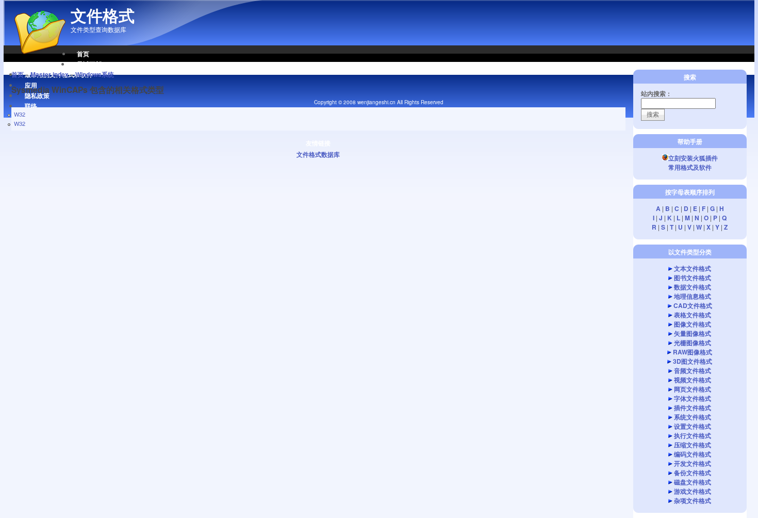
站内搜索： (656, 93)
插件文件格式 (692, 407)
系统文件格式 (692, 417)
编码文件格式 (692, 454)
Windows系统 (94, 74)
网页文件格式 (692, 389)
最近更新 (89, 64)
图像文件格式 (692, 324)
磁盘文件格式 (692, 482)
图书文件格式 (692, 277)
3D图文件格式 (692, 361)
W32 (19, 114)
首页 (83, 53)
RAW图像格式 (692, 352)
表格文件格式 (692, 314)
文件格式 (103, 15)
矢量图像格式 (692, 333)
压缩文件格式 (692, 444)
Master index (49, 74)
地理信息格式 (692, 296)
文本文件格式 (692, 268)
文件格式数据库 (318, 154)
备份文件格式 (692, 472)
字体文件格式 (692, 398)
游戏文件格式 (692, 491)
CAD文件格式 (692, 305)
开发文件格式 (692, 463)
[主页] (34, 59)
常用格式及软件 (690, 167)
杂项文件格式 (692, 500)
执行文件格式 (692, 435)
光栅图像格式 (692, 342)
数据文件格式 (692, 287)
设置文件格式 (692, 426)
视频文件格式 (692, 379)
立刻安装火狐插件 (693, 158)
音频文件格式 (692, 370)
